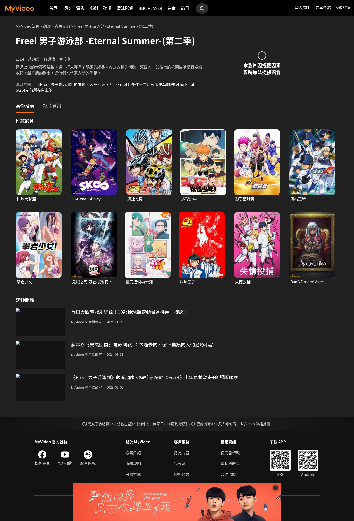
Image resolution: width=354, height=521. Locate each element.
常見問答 (181, 452)
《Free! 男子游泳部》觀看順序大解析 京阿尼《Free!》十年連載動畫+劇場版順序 (154, 377)
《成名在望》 (124, 423)
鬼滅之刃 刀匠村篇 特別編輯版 (92, 282)
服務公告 (181, 474)
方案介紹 (323, 7)
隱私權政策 (230, 463)
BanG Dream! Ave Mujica (306, 282)
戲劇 (94, 8)
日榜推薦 (133, 474)
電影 (80, 8)
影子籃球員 (244, 199)
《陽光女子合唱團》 (95, 423)
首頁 (53, 8)
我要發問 (181, 463)
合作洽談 (228, 474)
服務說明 (133, 463)
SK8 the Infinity (86, 199)
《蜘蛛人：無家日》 (151, 423)
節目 (185, 8)
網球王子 (187, 281)
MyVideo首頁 (27, 26)
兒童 (171, 8)
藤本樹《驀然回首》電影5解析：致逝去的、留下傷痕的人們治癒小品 (142, 344)
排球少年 (189, 199)
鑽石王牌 (298, 199)
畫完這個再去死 (139, 281)
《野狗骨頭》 (178, 423)
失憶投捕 (243, 281)
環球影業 (125, 8)
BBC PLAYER (150, 8)
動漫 (107, 8)
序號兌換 (342, 7)
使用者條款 (230, 452)
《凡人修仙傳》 (228, 423)
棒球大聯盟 (26, 199)
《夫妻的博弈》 (202, 423)
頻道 (67, 8)
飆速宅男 (135, 199)
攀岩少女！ (26, 281)
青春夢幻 (62, 26)
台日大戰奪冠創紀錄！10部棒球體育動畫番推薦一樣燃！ (129, 311)
